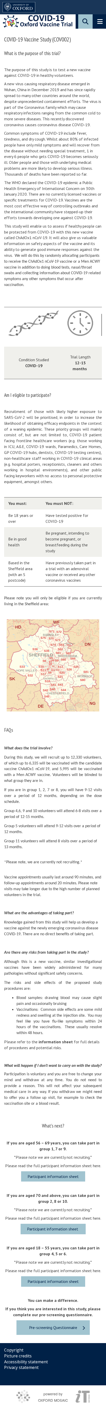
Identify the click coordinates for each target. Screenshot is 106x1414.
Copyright (13, 1350)
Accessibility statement (26, 1362)
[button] (85, 21)
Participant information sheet (53, 1176)
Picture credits (18, 1356)
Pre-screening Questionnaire (53, 1327)
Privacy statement (21, 1367)
